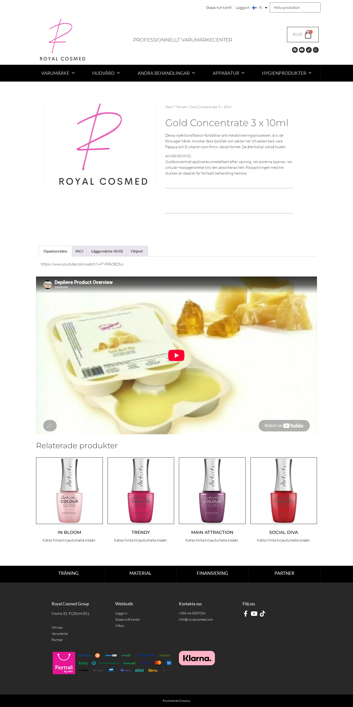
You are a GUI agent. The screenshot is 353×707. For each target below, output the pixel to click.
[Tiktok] (309, 50)
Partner (284, 573)
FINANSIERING (212, 573)
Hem (169, 107)
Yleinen (181, 107)
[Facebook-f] (246, 614)
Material (140, 573)
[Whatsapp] (316, 50)
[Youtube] (302, 50)
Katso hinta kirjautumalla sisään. (69, 540)
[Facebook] (295, 50)
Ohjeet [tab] (137, 251)
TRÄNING (68, 573)
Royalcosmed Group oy (176, 700)
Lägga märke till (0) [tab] (107, 251)
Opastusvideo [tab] (55, 251)
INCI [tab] (79, 251)
